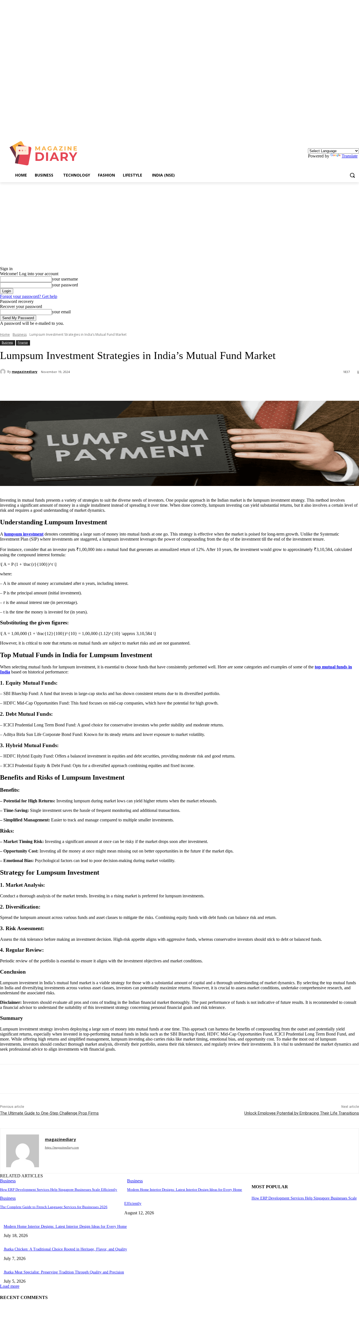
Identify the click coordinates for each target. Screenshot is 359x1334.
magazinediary (24, 371)
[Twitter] (71, 386)
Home (5, 334)
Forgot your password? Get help (28, 296)
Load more (9, 1286)
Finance (23, 342)
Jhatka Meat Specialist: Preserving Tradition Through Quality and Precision (64, 1272)
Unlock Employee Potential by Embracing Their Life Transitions (301, 1113)
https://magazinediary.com (62, 1147)
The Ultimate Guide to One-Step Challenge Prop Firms (49, 1113)
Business (20, 334)
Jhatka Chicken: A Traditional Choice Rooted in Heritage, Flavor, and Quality (65, 1249)
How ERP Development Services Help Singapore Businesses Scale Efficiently (58, 1189)
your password (65, 284)
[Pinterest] (91, 386)
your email (61, 311)
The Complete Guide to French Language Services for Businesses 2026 (53, 1207)
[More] (132, 386)
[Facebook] (51, 386)
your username (65, 279)
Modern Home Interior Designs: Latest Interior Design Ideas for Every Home (184, 1189)
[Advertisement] (179, 224)
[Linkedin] (356, 129)
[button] (352, 175)
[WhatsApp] (112, 386)
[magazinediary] (3, 371)
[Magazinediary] (46, 153)
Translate (350, 156)
